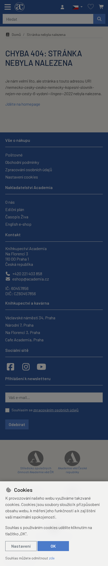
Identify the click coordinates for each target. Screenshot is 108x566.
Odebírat (17, 424)
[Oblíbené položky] (91, 7)
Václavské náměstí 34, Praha (30, 317)
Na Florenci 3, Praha (22, 332)
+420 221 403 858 (27, 273)
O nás (10, 202)
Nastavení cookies (21, 176)
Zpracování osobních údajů (28, 169)
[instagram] (26, 366)
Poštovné (14, 154)
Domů (16, 34)
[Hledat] (99, 19)
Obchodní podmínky (22, 162)
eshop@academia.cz (30, 278)
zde (52, 558)
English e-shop (18, 224)
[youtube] (41, 366)
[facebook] (10, 366)
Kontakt (13, 234)
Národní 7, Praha (19, 324)
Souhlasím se (45, 410)
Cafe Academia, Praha (24, 339)
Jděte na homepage (22, 103)
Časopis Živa (16, 216)
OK (53, 545)
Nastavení (21, 545)
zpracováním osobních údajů (56, 410)
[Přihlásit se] (64, 7)
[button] (77, 7)
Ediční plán (14, 209)
